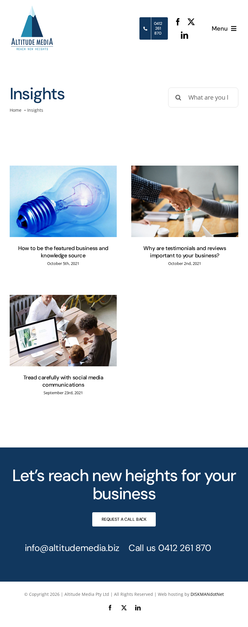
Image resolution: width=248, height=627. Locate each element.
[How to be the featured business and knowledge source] (63, 201)
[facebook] (177, 21)
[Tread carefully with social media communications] (63, 330)
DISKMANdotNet (207, 594)
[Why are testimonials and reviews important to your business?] (184, 201)
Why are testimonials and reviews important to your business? (184, 252)
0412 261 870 (184, 548)
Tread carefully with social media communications (63, 381)
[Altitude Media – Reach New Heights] (32, 8)
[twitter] (191, 21)
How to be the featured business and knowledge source (63, 252)
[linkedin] (184, 35)
